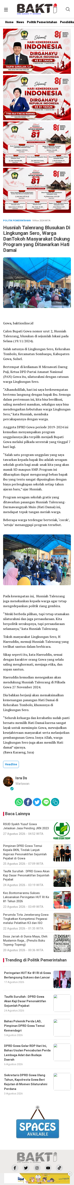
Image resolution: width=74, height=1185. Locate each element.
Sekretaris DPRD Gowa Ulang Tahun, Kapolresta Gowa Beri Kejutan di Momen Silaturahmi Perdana (25, 1082)
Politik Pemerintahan (42, 22)
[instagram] (37, 1167)
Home (9, 22)
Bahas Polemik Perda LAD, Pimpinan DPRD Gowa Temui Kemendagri (24, 1026)
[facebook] (14, 1167)
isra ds (21, 778)
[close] (70, 1174)
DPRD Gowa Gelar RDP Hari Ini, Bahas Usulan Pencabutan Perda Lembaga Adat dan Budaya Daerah (27, 1053)
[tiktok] (59, 1167)
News (20, 22)
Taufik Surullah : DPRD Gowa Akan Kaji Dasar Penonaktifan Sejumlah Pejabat (25, 1001)
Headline (11, 764)
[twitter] (26, 1167)
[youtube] (48, 1167)
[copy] (55, 802)
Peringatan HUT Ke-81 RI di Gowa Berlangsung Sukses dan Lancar (27, 975)
